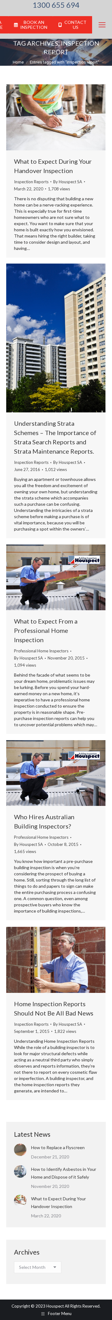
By (67, 181)
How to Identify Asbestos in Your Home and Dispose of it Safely (63, 1173)
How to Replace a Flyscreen (58, 1147)
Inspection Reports (31, 181)
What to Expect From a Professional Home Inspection (45, 630)
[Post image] (20, 1150)
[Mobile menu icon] (102, 25)
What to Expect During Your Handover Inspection (58, 1202)
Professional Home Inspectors (41, 650)
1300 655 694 (56, 5)
